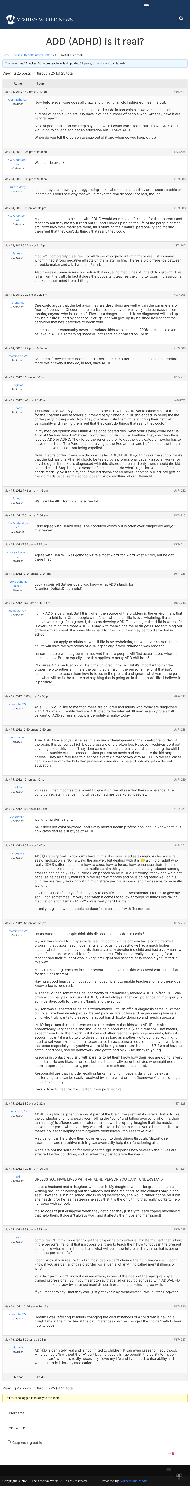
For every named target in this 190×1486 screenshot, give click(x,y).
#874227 (180, 1339)
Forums (17, 55)
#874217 (180, 696)
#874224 (180, 1168)
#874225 (180, 1229)
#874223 (180, 1103)
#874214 (180, 544)
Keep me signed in (27, 1442)
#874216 (180, 602)
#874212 (180, 490)
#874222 (180, 923)
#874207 (180, 245)
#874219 (180, 779)
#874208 (180, 294)
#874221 (180, 845)
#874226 (180, 1306)
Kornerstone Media (134, 1481)
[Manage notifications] (179, 1475)
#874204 (180, 152)
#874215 (180, 573)
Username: (16, 1413)
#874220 (180, 808)
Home (6, 55)
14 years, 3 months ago (95, 63)
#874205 (180, 179)
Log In (173, 1452)
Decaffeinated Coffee (38, 55)
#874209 (180, 348)
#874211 (180, 400)
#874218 (180, 729)
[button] (146, 4)
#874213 (180, 515)
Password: (16, 1428)
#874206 (180, 208)
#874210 (180, 377)
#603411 (180, 91)
